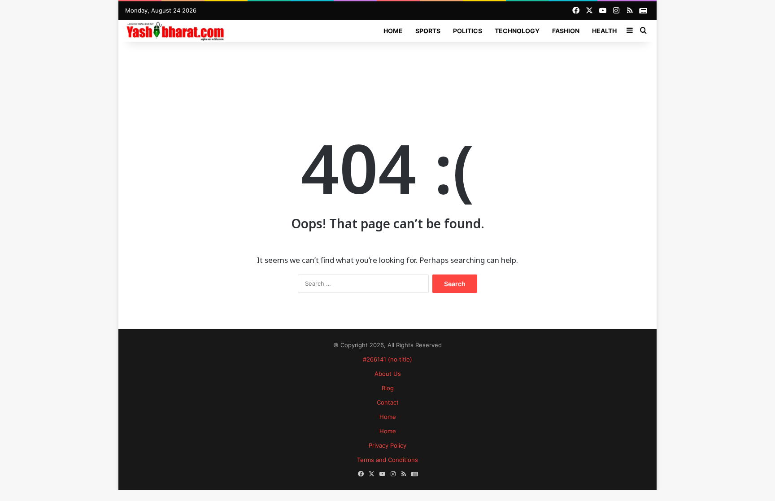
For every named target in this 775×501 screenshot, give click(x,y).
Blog (388, 388)
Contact (388, 402)
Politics (467, 31)
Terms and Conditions (387, 459)
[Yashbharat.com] (176, 31)
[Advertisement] (387, 71)
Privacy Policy (387, 445)
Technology (517, 31)
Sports (427, 31)
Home (393, 31)
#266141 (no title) (387, 359)
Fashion (565, 31)
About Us (387, 373)
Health (604, 31)
